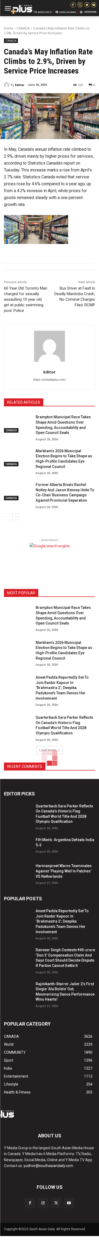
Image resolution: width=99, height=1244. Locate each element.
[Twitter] (56, 1203)
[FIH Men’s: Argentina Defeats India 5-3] (17, 845)
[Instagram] (43, 1203)
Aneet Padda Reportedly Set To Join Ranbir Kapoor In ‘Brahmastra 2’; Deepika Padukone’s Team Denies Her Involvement (62, 687)
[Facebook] (30, 1203)
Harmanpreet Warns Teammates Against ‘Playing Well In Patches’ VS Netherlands (64, 871)
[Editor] (7, 85)
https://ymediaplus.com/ (49, 379)
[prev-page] (7, 516)
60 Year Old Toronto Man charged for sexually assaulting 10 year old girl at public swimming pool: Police (25, 299)
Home (8, 28)
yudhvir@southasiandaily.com (48, 1166)
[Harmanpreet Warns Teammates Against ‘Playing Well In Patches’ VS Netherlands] (17, 871)
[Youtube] (69, 1203)
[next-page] (15, 516)
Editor (19, 85)
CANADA (23, 28)
